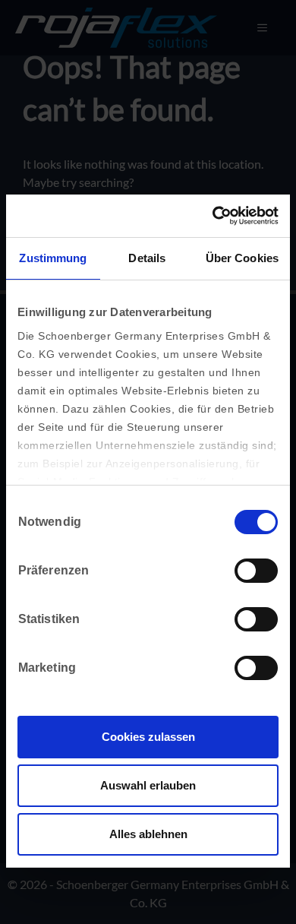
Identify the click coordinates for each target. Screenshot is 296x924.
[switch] (256, 571)
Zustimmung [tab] (53, 258)
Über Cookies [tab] (242, 258)
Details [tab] (146, 258)
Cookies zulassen (148, 736)
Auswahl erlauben (148, 785)
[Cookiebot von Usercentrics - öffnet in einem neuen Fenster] (213, 216)
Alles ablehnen (148, 833)
